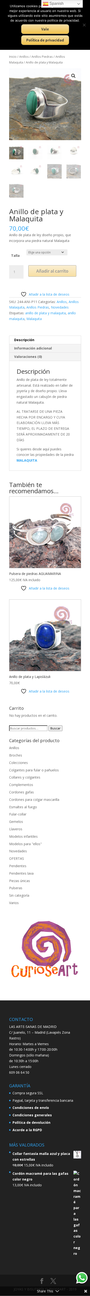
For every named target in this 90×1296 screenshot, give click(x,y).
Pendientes (17, 866)
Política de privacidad (45, 40)
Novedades (60, 307)
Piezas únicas (19, 880)
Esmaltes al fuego (23, 807)
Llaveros (15, 829)
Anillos (24, 56)
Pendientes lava (21, 873)
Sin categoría (19, 895)
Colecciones (18, 762)
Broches (15, 755)
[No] (84, 25)
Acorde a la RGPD (27, 1130)
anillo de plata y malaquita (45, 313)
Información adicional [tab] (33, 348)
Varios (14, 902)
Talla (15, 255)
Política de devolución (31, 1122)
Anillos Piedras (42, 56)
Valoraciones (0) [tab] (28, 356)
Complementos (21, 784)
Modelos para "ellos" (25, 844)
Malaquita (34, 318)
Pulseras (15, 888)
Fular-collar (17, 814)
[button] (73, 76)
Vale (45, 29)
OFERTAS (16, 858)
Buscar (55, 728)
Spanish (56, 3)
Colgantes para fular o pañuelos (34, 770)
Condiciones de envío (30, 1107)
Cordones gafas (21, 792)
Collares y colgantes (24, 777)
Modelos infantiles (23, 836)
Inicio (13, 56)
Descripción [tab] (24, 340)
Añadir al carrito (52, 271)
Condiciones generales (32, 1115)
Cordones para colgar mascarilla (34, 799)
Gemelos (16, 821)
